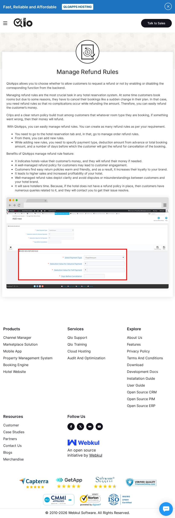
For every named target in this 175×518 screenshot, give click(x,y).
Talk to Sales (156, 23)
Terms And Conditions (145, 358)
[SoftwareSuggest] (105, 482)
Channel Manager (17, 337)
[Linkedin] (99, 426)
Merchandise (13, 459)
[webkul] (83, 442)
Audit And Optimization (86, 358)
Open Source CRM (142, 392)
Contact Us (12, 445)
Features (134, 344)
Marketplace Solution (20, 344)
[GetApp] (70, 482)
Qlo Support (77, 337)
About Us (134, 337)
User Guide (136, 385)
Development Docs (142, 371)
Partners (10, 439)
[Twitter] (80, 426)
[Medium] (89, 426)
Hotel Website (14, 371)
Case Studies (13, 432)
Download (135, 365)
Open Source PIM (141, 399)
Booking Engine (15, 365)
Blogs (7, 452)
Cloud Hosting (79, 351)
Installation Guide (141, 378)
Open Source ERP (141, 406)
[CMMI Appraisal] (58, 499)
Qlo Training (77, 344)
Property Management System (27, 358)
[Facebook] (71, 426)
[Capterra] (34, 482)
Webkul (95, 455)
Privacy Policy (138, 351)
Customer (11, 425)
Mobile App (12, 351)
